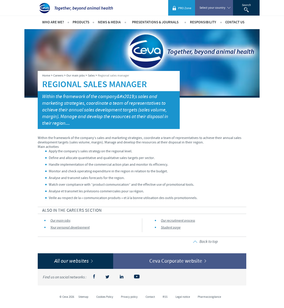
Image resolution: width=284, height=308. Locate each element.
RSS (165, 297)
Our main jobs (60, 220)
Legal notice (183, 297)
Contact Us (235, 22)
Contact (150, 297)
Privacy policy (129, 297)
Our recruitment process (178, 220)
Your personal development (70, 227)
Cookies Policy (104, 297)
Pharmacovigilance (209, 297)
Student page (171, 227)
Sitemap (83, 297)
